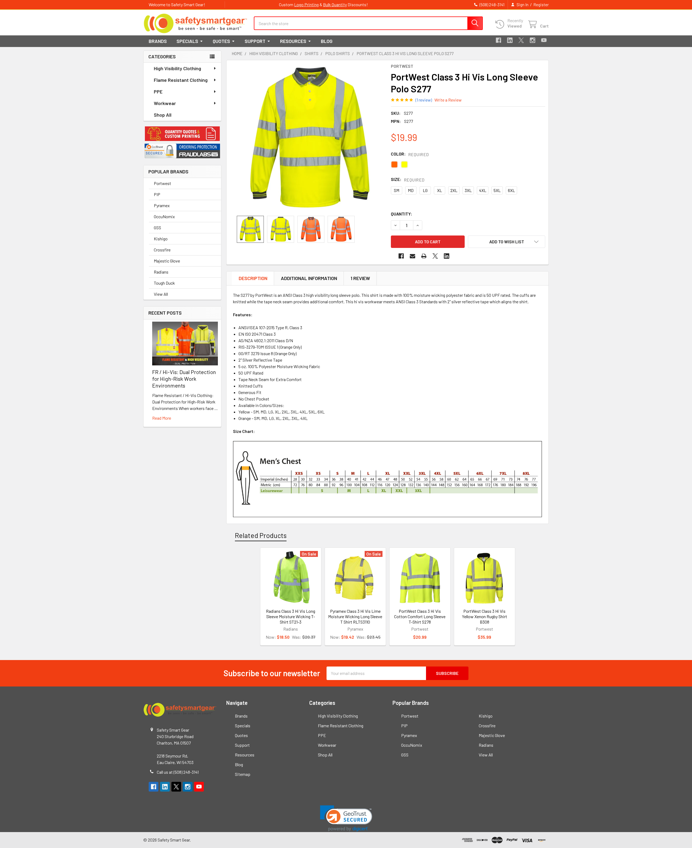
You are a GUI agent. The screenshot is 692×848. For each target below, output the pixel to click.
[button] (182, 133)
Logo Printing (306, 4)
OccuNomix (164, 216)
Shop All (162, 115)
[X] (521, 40)
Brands (158, 41)
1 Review (360, 278)
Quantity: (401, 213)
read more (161, 417)
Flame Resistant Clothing (181, 80)
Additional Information (309, 278)
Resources (293, 41)
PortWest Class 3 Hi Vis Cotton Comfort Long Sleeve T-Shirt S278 (419, 616)
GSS (157, 227)
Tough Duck (164, 282)
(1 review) (423, 99)
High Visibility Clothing (177, 68)
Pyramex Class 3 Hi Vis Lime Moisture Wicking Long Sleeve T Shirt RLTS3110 (355, 616)
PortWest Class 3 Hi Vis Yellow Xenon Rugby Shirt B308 (484, 616)
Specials (187, 41)
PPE (158, 92)
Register (541, 4)
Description (253, 278)
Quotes (221, 41)
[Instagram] (532, 40)
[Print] (424, 256)
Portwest (162, 183)
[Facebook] (498, 40)
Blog (326, 41)
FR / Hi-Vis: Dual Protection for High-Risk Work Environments (184, 379)
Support (255, 41)
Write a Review (448, 99)
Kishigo (161, 238)
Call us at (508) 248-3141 (178, 772)
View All (161, 294)
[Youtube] (544, 40)
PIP (157, 194)
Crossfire (162, 249)
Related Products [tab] (261, 535)
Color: (410, 154)
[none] (309, 138)
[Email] (412, 256)
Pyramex (162, 205)
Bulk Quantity (335, 4)
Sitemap (242, 774)
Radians (161, 271)
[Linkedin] (510, 40)
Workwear (165, 103)
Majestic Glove (167, 260)
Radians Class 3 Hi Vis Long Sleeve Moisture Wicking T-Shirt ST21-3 (290, 616)
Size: (408, 179)
